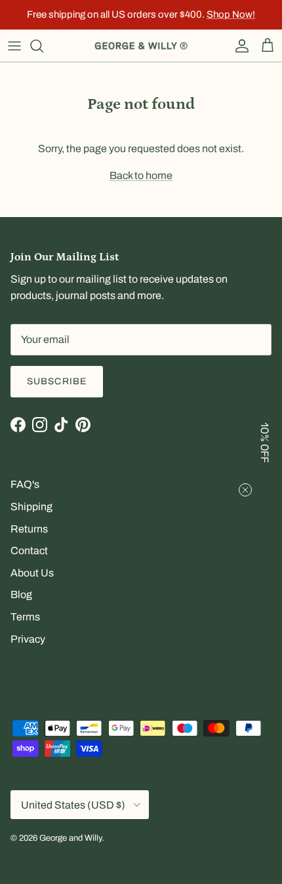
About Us (32, 572)
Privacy (27, 639)
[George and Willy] (141, 46)
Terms (25, 616)
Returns (29, 528)
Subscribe (57, 381)
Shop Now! (231, 14)
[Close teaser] (245, 489)
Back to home (141, 175)
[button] (265, 442)
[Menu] (14, 45)
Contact (29, 550)
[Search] (43, 45)
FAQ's (24, 484)
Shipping (31, 506)
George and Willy (70, 838)
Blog (21, 594)
